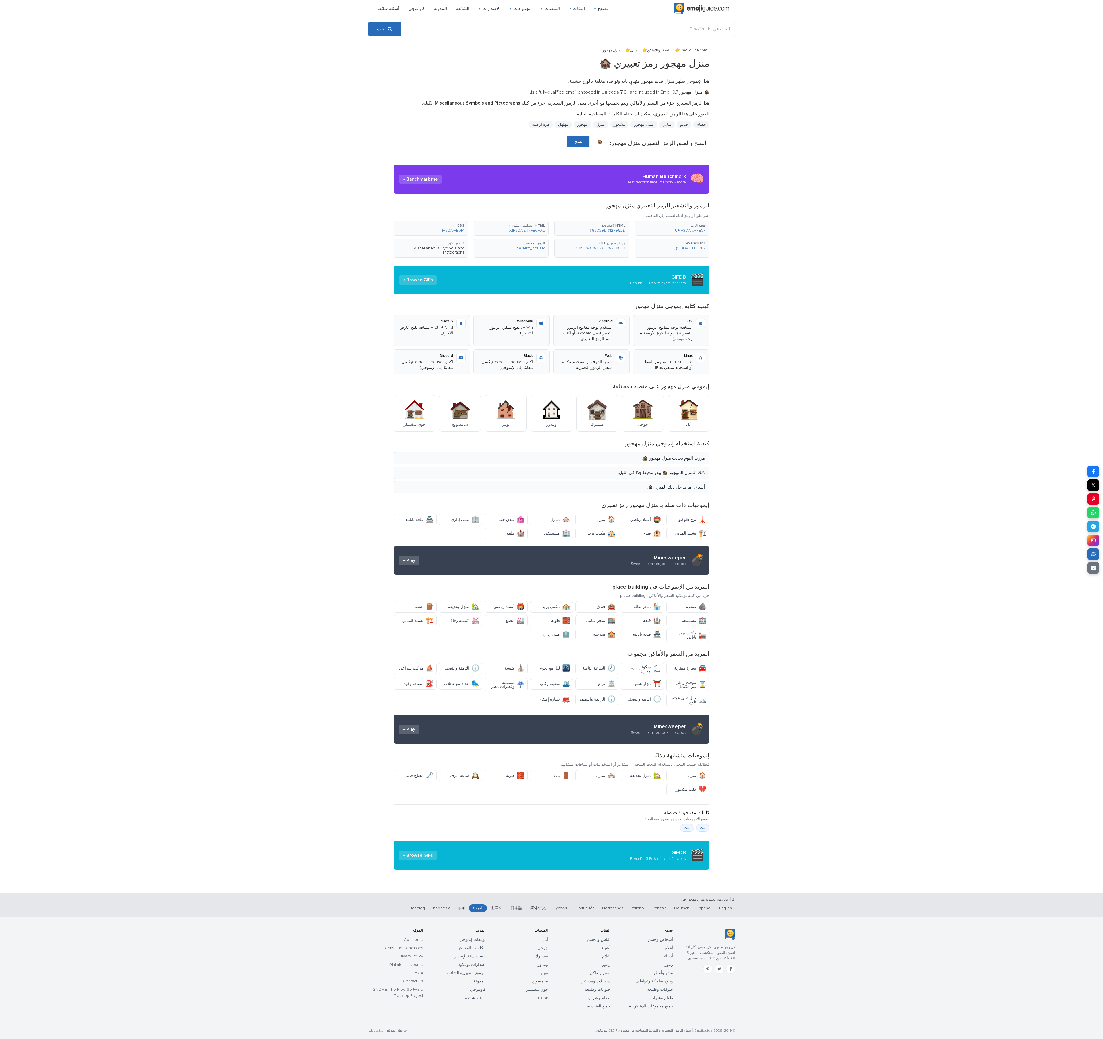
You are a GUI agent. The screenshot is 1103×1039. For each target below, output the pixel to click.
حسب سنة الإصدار (470, 956)
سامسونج (540, 981)
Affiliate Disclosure (406, 964)
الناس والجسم (598, 939)
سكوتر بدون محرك (645, 669)
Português (585, 908)
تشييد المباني (690, 533)
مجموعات (520, 8)
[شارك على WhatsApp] (1093, 512)
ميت (687, 827)
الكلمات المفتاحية (471, 947)
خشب (423, 607)
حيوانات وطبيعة (660, 989)
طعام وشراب (661, 997)
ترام (606, 684)
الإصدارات (489, 8)
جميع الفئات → (598, 1006)
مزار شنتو (647, 684)
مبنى (634, 50)
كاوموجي (416, 8)
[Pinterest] (707, 969)
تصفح (601, 8)
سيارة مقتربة (690, 668)
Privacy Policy (411, 956)
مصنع (515, 620)
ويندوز (543, 964)
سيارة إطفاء (554, 699)
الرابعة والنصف (597, 699)
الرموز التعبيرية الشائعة (466, 972)
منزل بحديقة (463, 607)
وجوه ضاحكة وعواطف (654, 981)
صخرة (696, 607)
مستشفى (557, 533)
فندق (652, 533)
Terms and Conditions (403, 947)
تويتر (544, 972)
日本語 (516, 908)
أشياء (668, 956)
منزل (606, 519)
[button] (672, 228)
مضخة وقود (418, 684)
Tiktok (542, 997)
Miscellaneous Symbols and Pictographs (438, 250)
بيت (703, 827)
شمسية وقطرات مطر (507, 684)
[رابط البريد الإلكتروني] (1093, 568)
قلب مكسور (691, 789)
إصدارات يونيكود (472, 964)
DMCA (417, 972)
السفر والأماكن (658, 50)
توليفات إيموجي (473, 939)
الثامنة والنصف (461, 668)
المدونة (440, 8)
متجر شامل (600, 620)
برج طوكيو (692, 519)
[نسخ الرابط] (1093, 554)
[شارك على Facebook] (1093, 471)
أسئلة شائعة (388, 8)
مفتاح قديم (419, 775)
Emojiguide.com (693, 50)
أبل (545, 939)
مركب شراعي (416, 668)
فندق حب (511, 519)
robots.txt (375, 1030)
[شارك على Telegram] (1093, 526)
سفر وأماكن (662, 972)
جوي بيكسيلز (537, 989)
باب (562, 775)
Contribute (413, 939)
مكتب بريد (601, 533)
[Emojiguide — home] (702, 8)
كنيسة (514, 668)
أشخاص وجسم (660, 939)
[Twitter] (719, 969)
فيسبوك (541, 956)
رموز (669, 964)
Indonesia (441, 908)
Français (659, 908)
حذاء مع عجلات (461, 684)
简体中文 (538, 908)
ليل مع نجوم (554, 668)
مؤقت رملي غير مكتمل (691, 684)
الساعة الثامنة (598, 668)
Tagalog (417, 908)
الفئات (577, 8)
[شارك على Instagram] (1093, 540)
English (725, 908)
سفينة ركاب (555, 684)
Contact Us (413, 981)
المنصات (550, 8)
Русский (561, 908)
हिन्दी (461, 908)
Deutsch (681, 908)
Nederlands (612, 908)
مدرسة (604, 634)
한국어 (497, 908)
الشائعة (462, 8)
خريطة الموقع (397, 1030)
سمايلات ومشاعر (596, 981)
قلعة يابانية (419, 519)
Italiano (637, 908)
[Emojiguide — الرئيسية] (730, 934)
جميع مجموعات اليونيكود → (651, 1006)
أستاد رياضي (645, 519)
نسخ (578, 141)
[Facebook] (730, 969)
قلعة (515, 533)
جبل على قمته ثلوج (689, 700)
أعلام (669, 947)
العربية (477, 908)
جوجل (543, 947)
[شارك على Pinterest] (1093, 499)
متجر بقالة (647, 607)
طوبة (560, 620)
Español (704, 908)
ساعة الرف (464, 775)
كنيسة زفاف (463, 620)
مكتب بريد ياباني (692, 635)
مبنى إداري (465, 519)
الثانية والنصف (644, 699)
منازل (560, 519)
